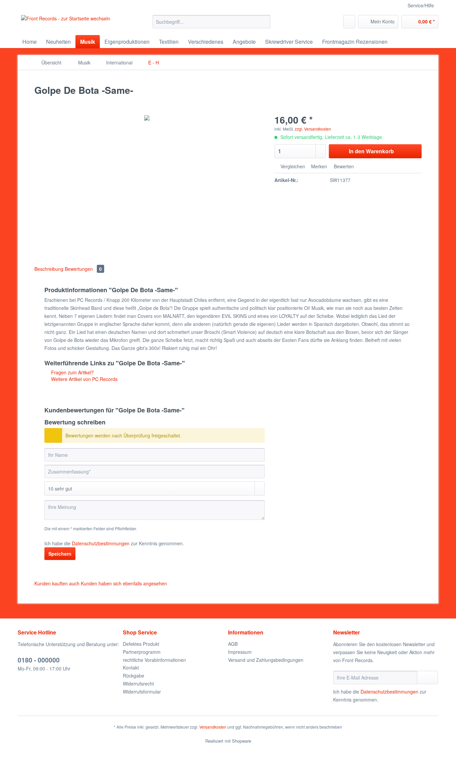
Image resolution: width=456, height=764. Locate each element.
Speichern (59, 553)
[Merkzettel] (349, 21)
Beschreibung (48, 268)
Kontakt (131, 667)
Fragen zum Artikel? (72, 372)
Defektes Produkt (141, 643)
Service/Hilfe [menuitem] (420, 5)
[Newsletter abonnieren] (427, 677)
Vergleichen (292, 166)
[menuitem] (211, 25)
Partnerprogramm (142, 651)
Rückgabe (133, 675)
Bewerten (343, 166)
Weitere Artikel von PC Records (84, 379)
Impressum (240, 651)
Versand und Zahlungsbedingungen (265, 659)
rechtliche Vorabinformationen (154, 659)
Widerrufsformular (142, 691)
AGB (233, 643)
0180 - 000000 (39, 659)
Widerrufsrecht (138, 683)
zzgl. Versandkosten (313, 129)
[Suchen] (264, 21)
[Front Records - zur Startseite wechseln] (65, 23)
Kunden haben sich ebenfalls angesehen (124, 583)
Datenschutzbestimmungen (101, 543)
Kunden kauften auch (56, 583)
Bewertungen (83, 268)
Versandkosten (212, 727)
